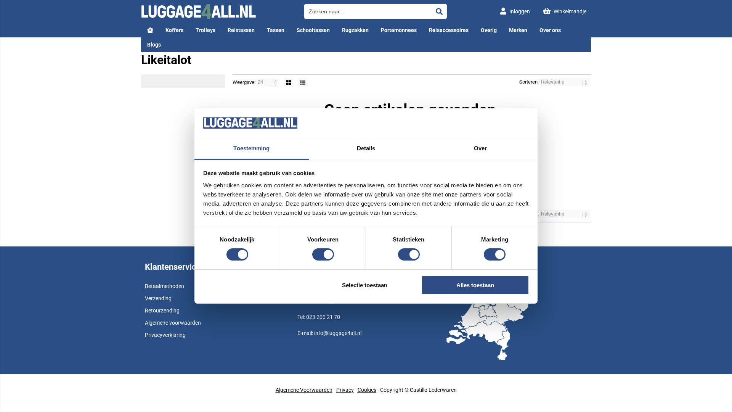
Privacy (345, 390)
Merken (518, 30)
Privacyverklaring (165, 335)
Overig (489, 30)
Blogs (154, 45)
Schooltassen (313, 30)
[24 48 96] (269, 82)
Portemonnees (399, 30)
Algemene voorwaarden (173, 323)
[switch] (323, 255)
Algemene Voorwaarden (304, 390)
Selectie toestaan (364, 285)
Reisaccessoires (449, 30)
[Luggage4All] (198, 17)
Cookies (367, 390)
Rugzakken (355, 30)
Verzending (158, 298)
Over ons (550, 30)
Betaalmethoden (164, 286)
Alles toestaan (475, 285)
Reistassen (241, 30)
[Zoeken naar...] (439, 11)
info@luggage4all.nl (337, 333)
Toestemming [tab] (251, 148)
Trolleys (205, 30)
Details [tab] (366, 148)
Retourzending (162, 310)
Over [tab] (480, 148)
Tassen (275, 30)
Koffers (174, 30)
